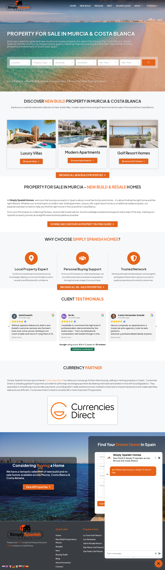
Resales (99, 5)
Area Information (63, 562)
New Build (85, 5)
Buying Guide (123, 5)
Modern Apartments (82, 152)
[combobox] (20, 62)
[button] (156, 326)
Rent (109, 5)
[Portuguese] (23, 566)
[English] (7, 566)
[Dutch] (3, 566)
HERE (20, 542)
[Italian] (17, 566)
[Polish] (20, 566)
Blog (58, 558)
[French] (10, 566)
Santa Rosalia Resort (92, 543)
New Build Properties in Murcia (66, 541)
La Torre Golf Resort (92, 535)
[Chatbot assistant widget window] (133, 505)
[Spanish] (27, 566)
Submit (103, 503)
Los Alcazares (89, 539)
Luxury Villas (31, 153)
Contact (152, 5)
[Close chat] (158, 563)
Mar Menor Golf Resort (93, 547)
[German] (13, 566)
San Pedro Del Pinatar (93, 551)
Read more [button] (16, 337)
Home (73, 5)
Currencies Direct (53, 380)
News (137, 5)
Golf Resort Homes (133, 153)
